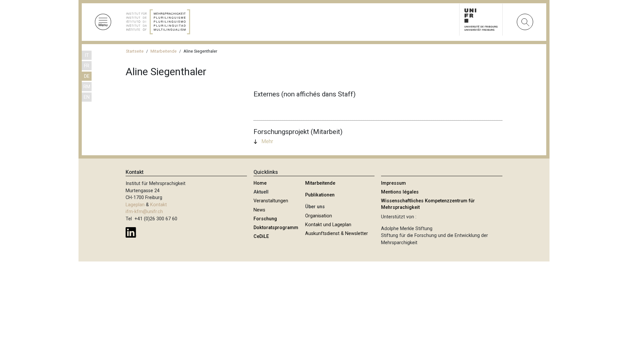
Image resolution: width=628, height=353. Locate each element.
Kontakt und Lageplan (328, 224)
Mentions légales (400, 192)
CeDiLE (261, 236)
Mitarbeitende (163, 51)
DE (87, 76)
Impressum (393, 183)
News (259, 210)
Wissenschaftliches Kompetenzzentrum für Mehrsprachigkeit (428, 204)
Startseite (135, 51)
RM (86, 87)
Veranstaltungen (270, 201)
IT (87, 55)
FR (86, 66)
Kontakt (158, 205)
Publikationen (320, 195)
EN (87, 97)
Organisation (318, 216)
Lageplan (135, 205)
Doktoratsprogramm (275, 227)
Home (260, 183)
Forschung (265, 219)
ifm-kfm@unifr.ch (144, 211)
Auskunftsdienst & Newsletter (336, 233)
